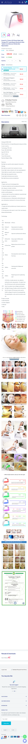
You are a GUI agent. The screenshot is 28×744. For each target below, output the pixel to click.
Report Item (24, 121)
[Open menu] (2, 2)
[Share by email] (26, 115)
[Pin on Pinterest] (20, 115)
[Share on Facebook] (17, 115)
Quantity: (3, 60)
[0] (25, 2)
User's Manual (4, 657)
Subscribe (6, 723)
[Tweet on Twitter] (23, 115)
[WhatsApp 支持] (25, 736)
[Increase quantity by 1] (15, 60)
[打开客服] (25, 741)
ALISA (2, 50)
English (5, 730)
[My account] (22, 2)
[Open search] (19, 2)
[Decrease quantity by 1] (8, 60)
